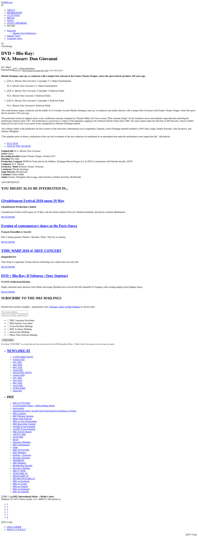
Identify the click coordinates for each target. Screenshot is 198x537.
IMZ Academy (19, 413)
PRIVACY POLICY (16, 529)
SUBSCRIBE (19, 388)
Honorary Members (22, 442)
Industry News (13, 36)
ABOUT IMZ (19, 434)
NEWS (10, 20)
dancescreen (18, 408)
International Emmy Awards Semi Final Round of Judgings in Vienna (44, 411)
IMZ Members (19, 452)
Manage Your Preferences (24, 33)
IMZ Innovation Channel (24, 424)
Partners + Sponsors (22, 455)
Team (15, 447)
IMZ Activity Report (22, 431)
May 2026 (17, 367)
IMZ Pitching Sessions (23, 416)
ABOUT (11, 10)
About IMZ (18, 437)
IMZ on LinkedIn (21, 491)
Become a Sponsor (21, 458)
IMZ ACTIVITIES (21, 403)
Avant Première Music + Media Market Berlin (34, 405)
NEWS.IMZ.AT (18, 351)
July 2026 (17, 362)
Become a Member (21, 468)
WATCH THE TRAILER (19, 146)
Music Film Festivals (22, 418)
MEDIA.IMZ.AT (21, 476)
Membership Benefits (22, 465)
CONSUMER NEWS (23, 357)
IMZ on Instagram (21, 489)
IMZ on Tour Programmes (25, 421)
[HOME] (2, 43)
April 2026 (18, 370)
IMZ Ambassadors (21, 445)
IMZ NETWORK (21, 450)
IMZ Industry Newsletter (21, 323)
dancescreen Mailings (20, 332)
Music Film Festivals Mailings (23, 335)
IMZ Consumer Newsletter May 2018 (35, 71)
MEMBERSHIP (14, 12)
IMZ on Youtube (20, 486)
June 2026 (17, 364)
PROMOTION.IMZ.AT (24, 478)
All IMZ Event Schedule (24, 426)
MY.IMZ (11, 25)
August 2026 (19, 359)
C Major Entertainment (26, 68)
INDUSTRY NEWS (22, 372)
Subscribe (11, 30)
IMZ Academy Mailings (21, 329)
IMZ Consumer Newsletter (22, 320)
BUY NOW (12, 143)
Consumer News (14, 38)
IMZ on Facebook (21, 481)
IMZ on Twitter (20, 484)
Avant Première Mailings (21, 326)
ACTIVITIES (13, 15)
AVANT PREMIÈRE (17, 23)
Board (15, 439)
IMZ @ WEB (19, 471)
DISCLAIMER (14, 527)
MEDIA (11, 18)
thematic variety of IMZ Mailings (65, 307)
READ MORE (8, 217)
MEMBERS (18, 460)
